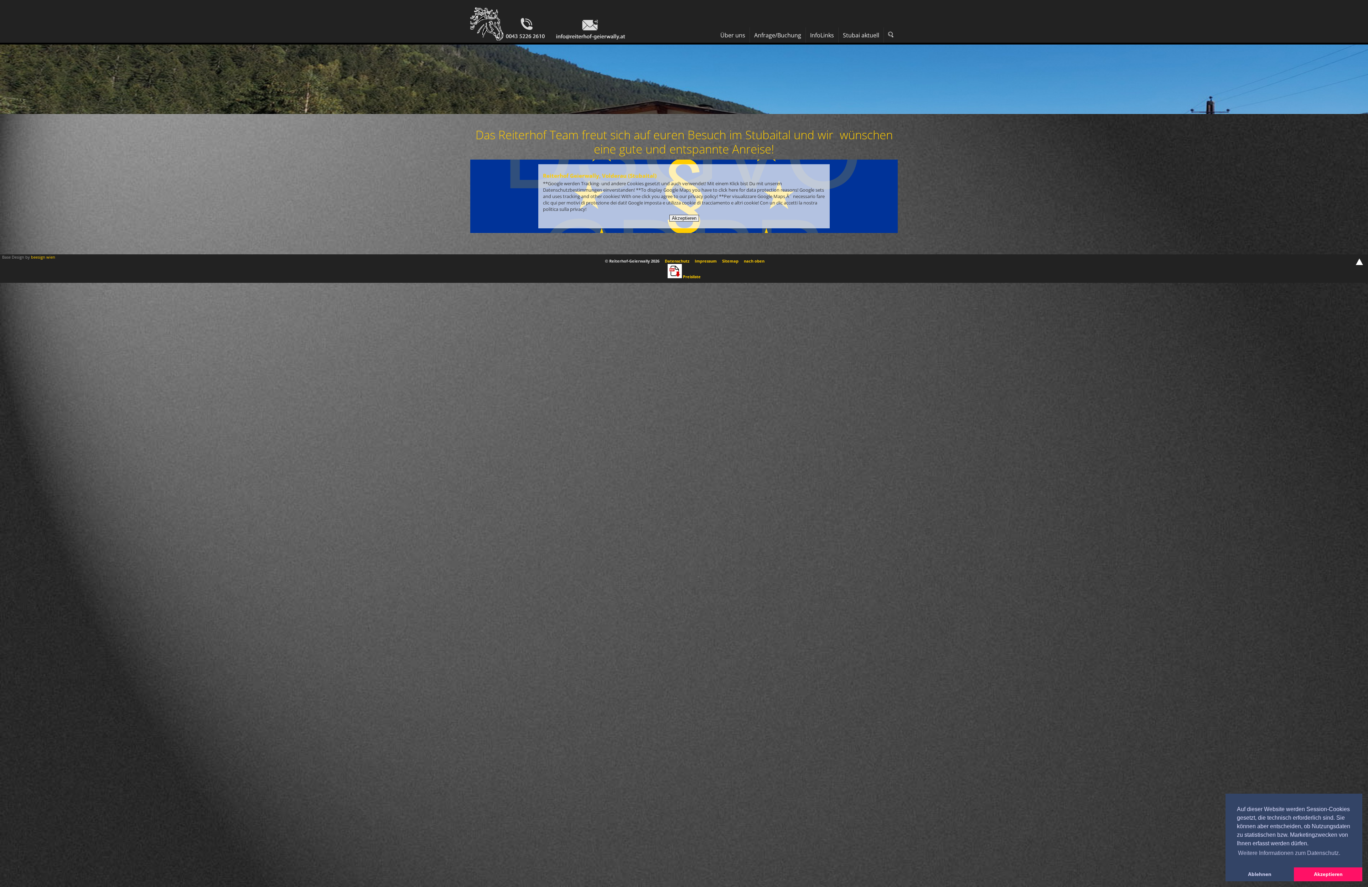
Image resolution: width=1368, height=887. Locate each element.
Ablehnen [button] (1259, 874)
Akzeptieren (684, 218)
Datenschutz (677, 261)
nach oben (754, 261)
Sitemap (730, 261)
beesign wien (43, 257)
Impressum (706, 261)
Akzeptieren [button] (1328, 874)
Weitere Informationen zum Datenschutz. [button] (1289, 853)
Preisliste (692, 276)
